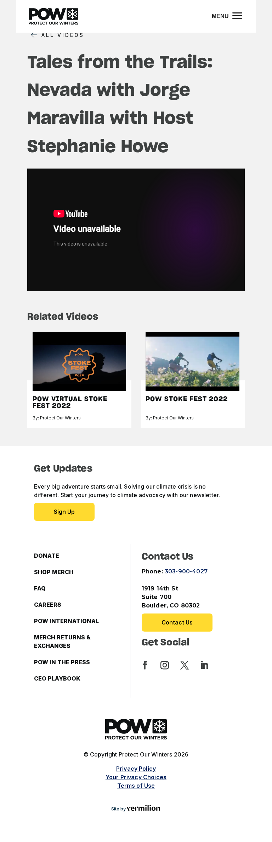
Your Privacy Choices (136, 777)
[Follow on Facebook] (144, 665)
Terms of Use (136, 785)
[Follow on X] (184, 665)
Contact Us (177, 622)
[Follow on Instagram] (164, 665)
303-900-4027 (186, 571)
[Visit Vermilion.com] (143, 809)
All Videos (62, 35)
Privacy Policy (136, 768)
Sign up (64, 511)
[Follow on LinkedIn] (204, 665)
